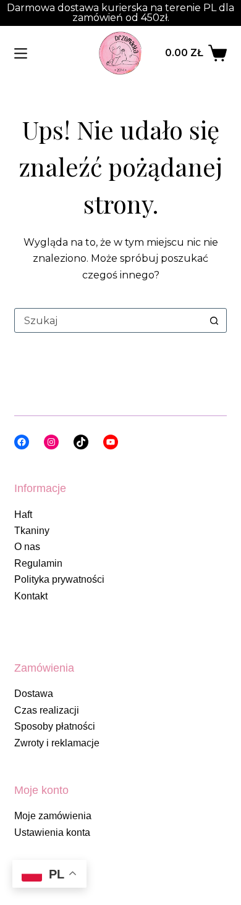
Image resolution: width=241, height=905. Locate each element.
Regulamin (38, 563)
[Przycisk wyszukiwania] (214, 320)
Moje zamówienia (52, 816)
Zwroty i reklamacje (56, 743)
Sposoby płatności (54, 726)
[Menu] (20, 53)
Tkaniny (31, 530)
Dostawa (33, 693)
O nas (27, 546)
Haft (23, 514)
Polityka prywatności (59, 579)
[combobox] (108, 320)
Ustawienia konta (52, 832)
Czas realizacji (46, 710)
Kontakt (31, 596)
